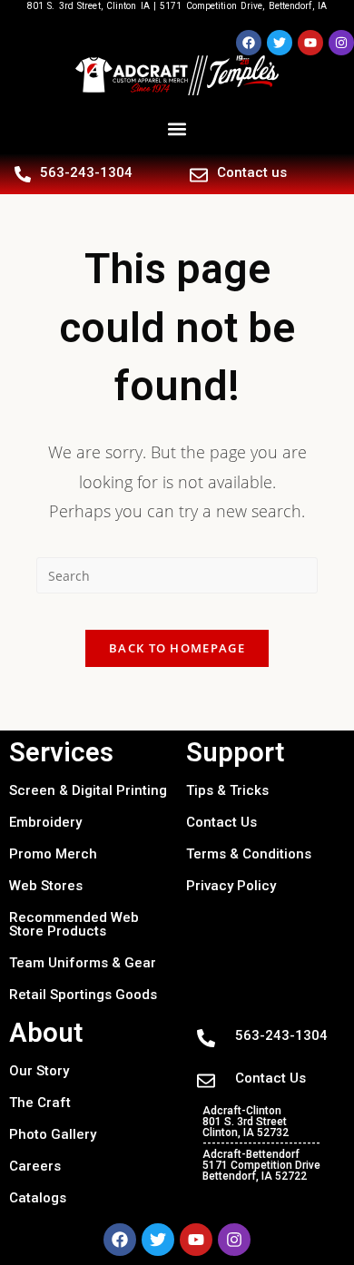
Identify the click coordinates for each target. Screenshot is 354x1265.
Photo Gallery (52, 1134)
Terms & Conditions (248, 854)
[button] (177, 129)
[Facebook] (248, 42)
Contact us (252, 172)
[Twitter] (279, 42)
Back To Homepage (177, 648)
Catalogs (37, 1198)
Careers (35, 1166)
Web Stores (46, 886)
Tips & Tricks (227, 790)
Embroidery (45, 822)
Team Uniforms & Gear (82, 963)
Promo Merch (53, 854)
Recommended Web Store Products (74, 924)
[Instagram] (341, 42)
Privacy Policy (231, 886)
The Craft (40, 1102)
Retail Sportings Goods (83, 994)
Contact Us (221, 822)
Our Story (39, 1071)
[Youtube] (310, 42)
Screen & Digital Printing (88, 790)
